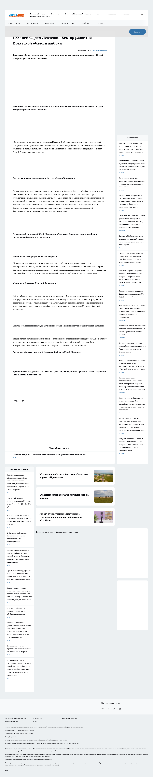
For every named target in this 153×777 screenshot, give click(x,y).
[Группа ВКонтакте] (103, 709)
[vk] (16, 400)
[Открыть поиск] (142, 15)
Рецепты (99, 23)
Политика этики (38, 718)
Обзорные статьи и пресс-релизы (15, 718)
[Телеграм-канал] (114, 709)
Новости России (37, 14)
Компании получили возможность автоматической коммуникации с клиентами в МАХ (49, 456)
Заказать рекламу (68, 23)
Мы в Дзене (49, 23)
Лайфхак (85, 23)
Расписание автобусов (40, 17)
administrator (100, 50)
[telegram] (24, 400)
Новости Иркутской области (78, 14)
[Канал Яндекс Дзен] (119, 709)
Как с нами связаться (11, 721)
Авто (99, 14)
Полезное (127, 14)
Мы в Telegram (14, 23)
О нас (35, 721)
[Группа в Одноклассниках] (108, 709)
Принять (138, 32)
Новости (55, 14)
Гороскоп (112, 14)
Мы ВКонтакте (32, 23)
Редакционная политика (69, 718)
